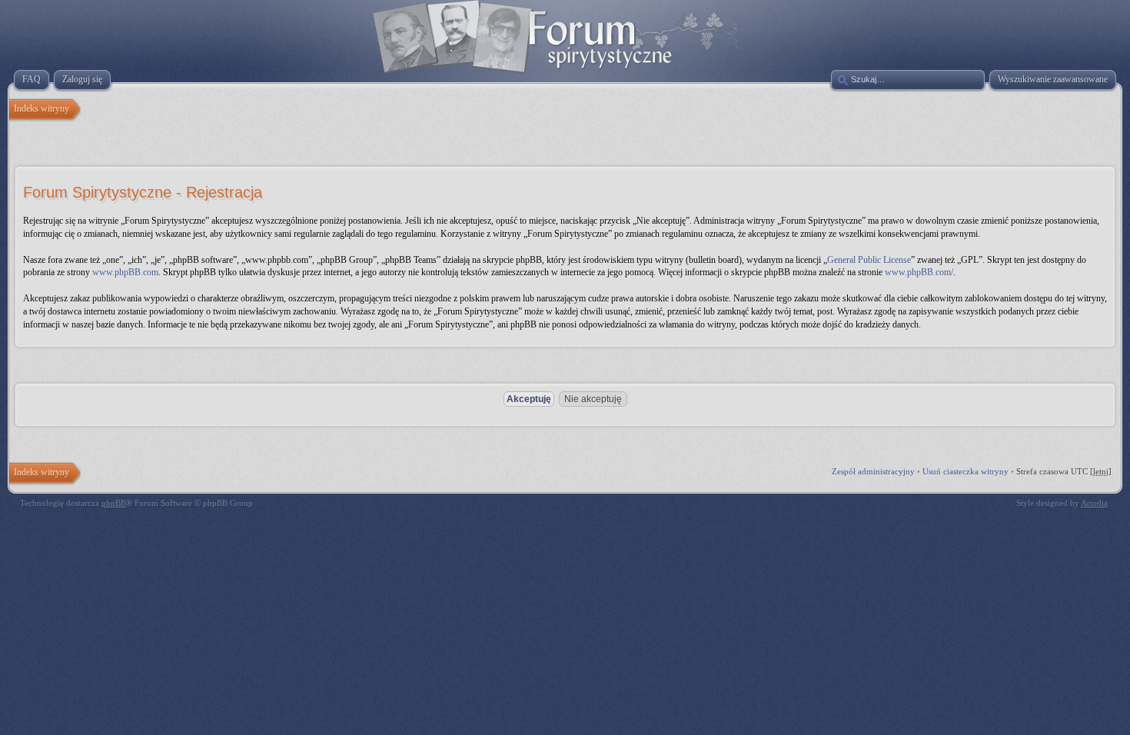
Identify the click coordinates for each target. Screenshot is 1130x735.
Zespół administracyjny (873, 471)
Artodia (1094, 502)
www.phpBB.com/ (919, 272)
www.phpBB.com (125, 272)
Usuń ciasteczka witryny (965, 471)
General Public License (869, 259)
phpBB (113, 502)
